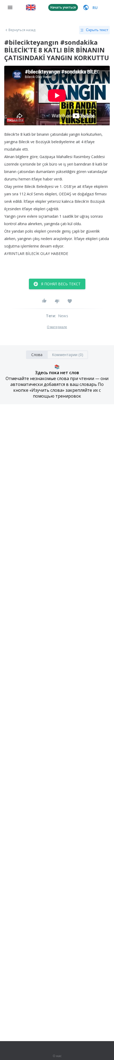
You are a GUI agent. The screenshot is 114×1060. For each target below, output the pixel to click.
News (63, 315)
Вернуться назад (22, 30)
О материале (57, 327)
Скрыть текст (97, 30)
